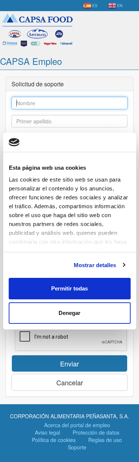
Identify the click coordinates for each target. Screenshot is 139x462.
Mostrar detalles (95, 265)
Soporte (77, 447)
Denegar (69, 313)
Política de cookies (54, 439)
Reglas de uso (105, 439)
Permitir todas (69, 288)
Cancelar (69, 382)
